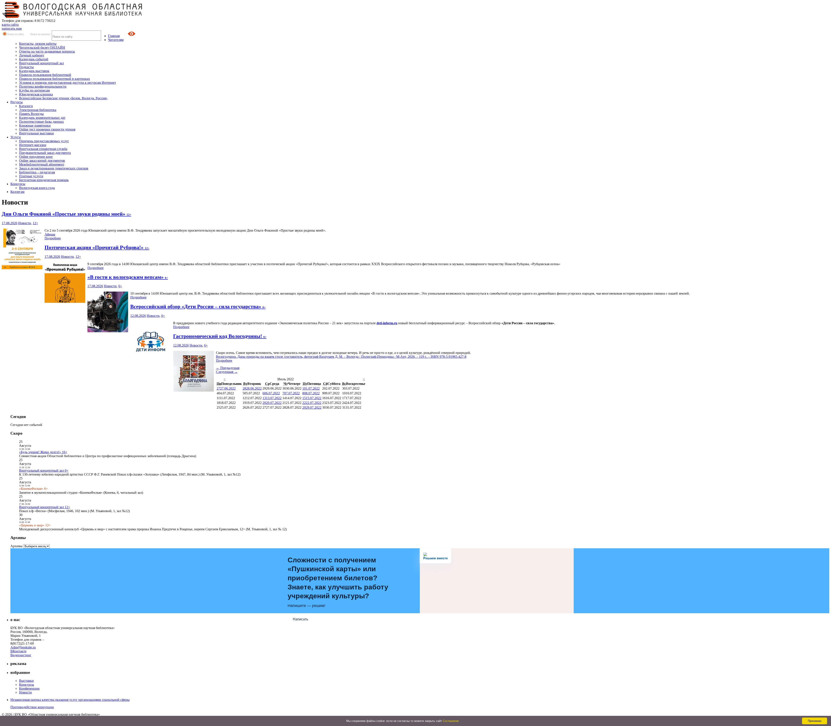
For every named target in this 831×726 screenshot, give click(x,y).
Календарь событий (33, 59)
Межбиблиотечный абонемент (41, 164)
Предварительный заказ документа (45, 153)
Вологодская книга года (37, 188)
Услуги (15, 137)
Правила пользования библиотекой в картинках (54, 79)
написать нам (12, 28)
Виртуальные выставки (36, 133)
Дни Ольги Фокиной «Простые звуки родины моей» (66, 214)
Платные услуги (31, 176)
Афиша (50, 234)
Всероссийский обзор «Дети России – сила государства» (198, 306)
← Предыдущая (227, 368)
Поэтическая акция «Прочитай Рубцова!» (97, 247)
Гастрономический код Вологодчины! (219, 336)
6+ (120, 286)
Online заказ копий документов (42, 160)
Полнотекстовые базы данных (41, 121)
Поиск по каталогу (40, 34)
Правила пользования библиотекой (45, 75)
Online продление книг (36, 156)
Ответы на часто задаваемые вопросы (47, 51)
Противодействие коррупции (32, 707)
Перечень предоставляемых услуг (44, 141)
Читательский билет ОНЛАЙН (42, 47)
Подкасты (26, 67)
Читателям (116, 40)
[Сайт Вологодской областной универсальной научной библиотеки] (72, 17)
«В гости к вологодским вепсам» (127, 277)
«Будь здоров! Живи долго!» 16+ (43, 452)
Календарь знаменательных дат (42, 117)
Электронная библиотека (37, 110)
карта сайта (10, 24)
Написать (300, 619)
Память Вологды (31, 114)
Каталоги (26, 106)
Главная (114, 36)
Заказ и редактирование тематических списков (53, 168)
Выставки (26, 680)
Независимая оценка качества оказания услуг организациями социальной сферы (70, 700)
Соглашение (451, 721)
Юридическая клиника (36, 94)
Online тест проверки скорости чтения (47, 129)
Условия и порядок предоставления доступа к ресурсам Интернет (67, 82)
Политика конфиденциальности (42, 86)
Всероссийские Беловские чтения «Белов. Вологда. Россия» (63, 98)
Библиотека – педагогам (37, 172)
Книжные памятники (35, 125)
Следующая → (227, 372)
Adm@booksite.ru (23, 647)
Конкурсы (17, 184)
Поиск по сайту (15, 34)
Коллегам (17, 192)
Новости (24, 223)
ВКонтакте (18, 651)
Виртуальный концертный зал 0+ (43, 470)
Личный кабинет (31, 55)
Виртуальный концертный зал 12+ (44, 507)
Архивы (16, 546)
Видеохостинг (20, 655)
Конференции (29, 688)
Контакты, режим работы (37, 43)
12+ (35, 223)
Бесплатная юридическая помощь (44, 180)
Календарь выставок (34, 71)
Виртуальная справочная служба (43, 149)
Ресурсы (16, 102)
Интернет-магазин (32, 145)
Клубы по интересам (34, 90)
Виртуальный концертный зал (41, 63)
